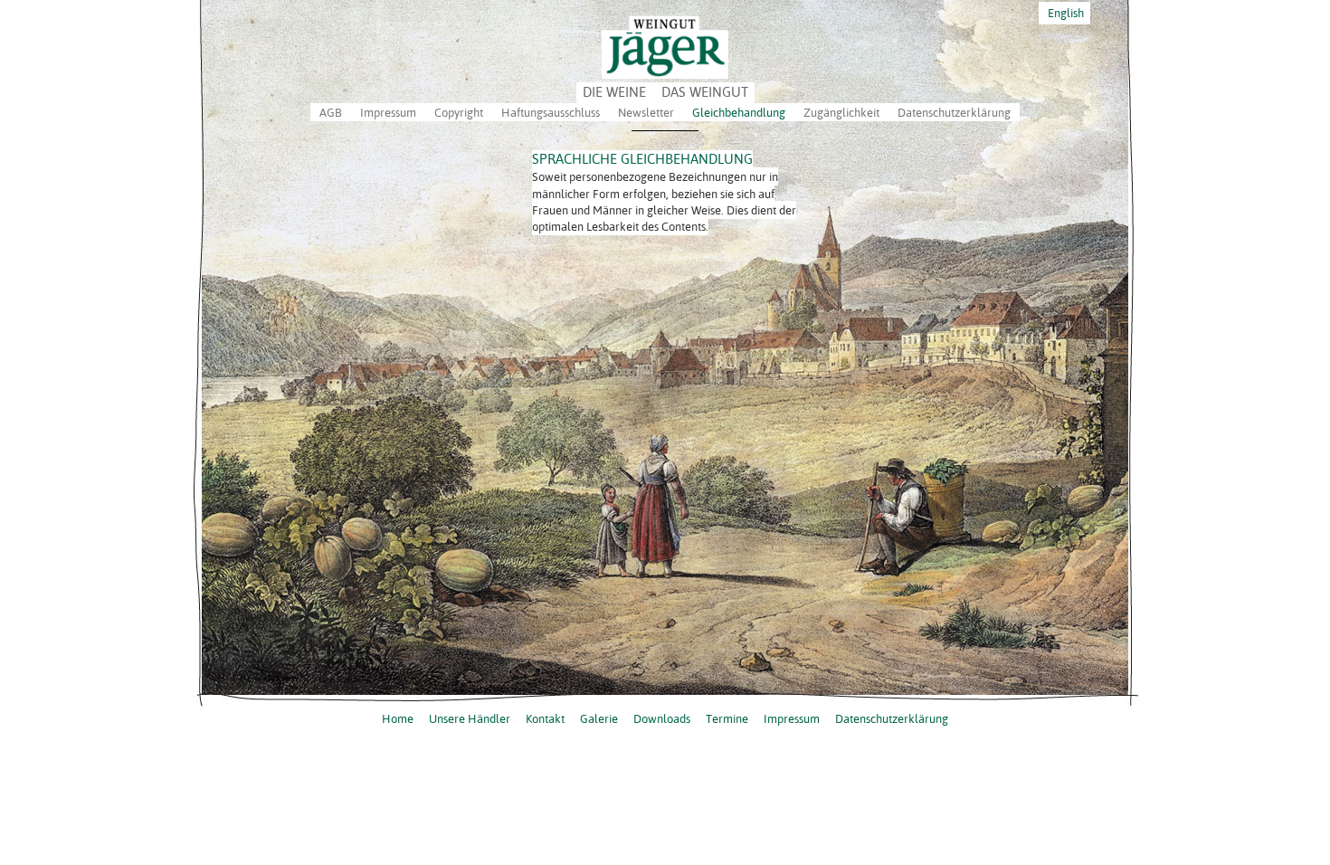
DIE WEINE (614, 91)
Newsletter (646, 112)
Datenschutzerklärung (954, 112)
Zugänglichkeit (841, 112)
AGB (330, 112)
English (1064, 12)
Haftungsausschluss (550, 112)
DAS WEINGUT (704, 91)
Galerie (599, 718)
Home (397, 718)
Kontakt (545, 718)
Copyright (458, 112)
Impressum (388, 112)
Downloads (661, 718)
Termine (727, 718)
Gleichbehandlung (738, 112)
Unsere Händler (469, 718)
